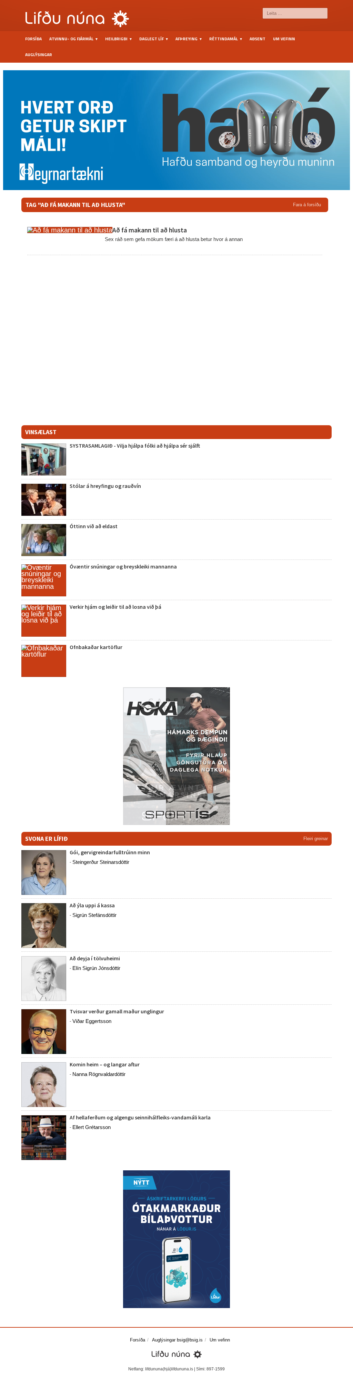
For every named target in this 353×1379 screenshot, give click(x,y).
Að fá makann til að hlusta (149, 230)
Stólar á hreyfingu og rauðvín (105, 485)
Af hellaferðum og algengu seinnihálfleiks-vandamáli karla (140, 1117)
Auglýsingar (38, 54)
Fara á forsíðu (307, 204)
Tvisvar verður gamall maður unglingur (117, 1011)
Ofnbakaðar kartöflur (96, 647)
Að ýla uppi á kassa (92, 905)
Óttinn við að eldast (94, 526)
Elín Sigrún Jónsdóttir (96, 968)
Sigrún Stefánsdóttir (94, 915)
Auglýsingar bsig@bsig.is (177, 1340)
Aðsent (257, 38)
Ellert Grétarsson (91, 1127)
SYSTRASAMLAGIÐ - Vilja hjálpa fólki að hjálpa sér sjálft (135, 445)
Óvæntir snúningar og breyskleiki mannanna (123, 566)
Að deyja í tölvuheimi (95, 958)
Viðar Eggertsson (91, 1021)
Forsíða (33, 38)
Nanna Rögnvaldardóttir (98, 1074)
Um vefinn (284, 38)
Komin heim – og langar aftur (105, 1064)
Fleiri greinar (315, 838)
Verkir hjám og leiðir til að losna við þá (115, 606)
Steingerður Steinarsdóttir (100, 862)
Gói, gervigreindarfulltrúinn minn (110, 852)
